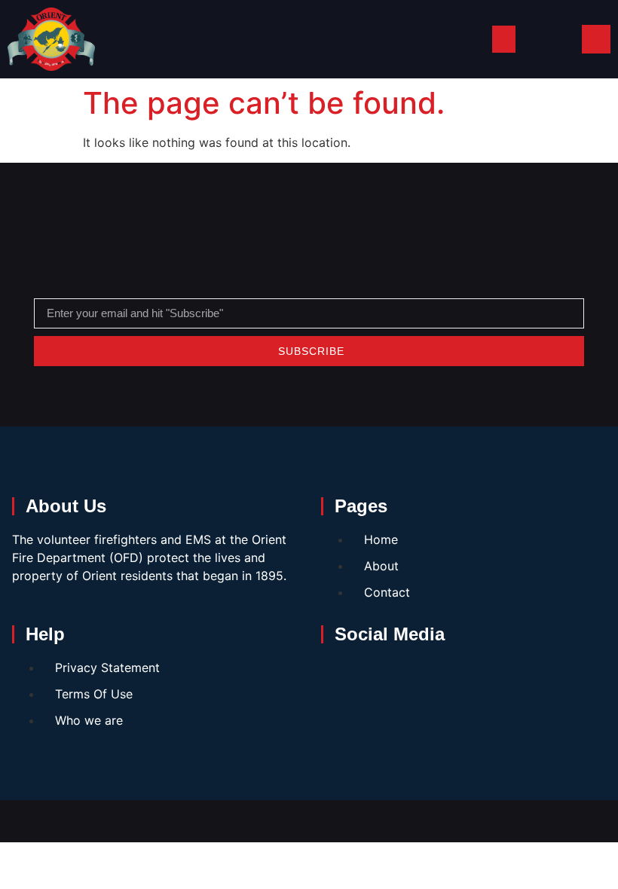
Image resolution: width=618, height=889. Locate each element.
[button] (504, 39)
